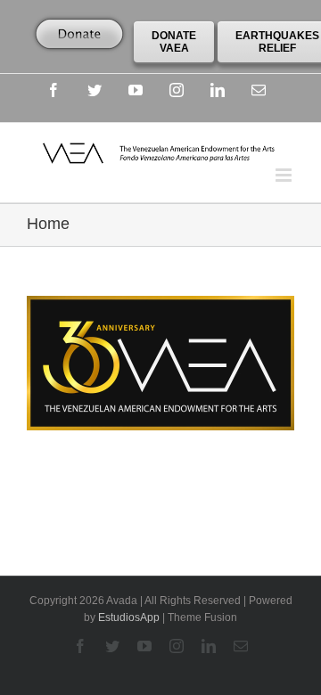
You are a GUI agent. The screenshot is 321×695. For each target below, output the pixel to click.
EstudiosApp (129, 617)
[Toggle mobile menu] (285, 175)
